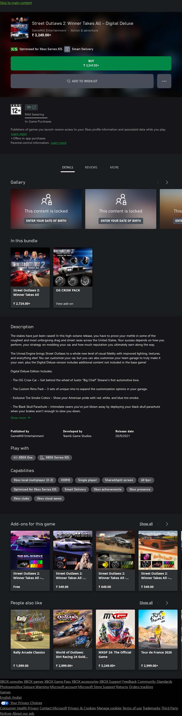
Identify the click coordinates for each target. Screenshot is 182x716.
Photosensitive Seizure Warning (24, 686)
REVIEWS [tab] (91, 167)
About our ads (23, 713)
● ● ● (164, 81)
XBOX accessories (85, 681)
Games (5, 692)
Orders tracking (141, 686)
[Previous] (158, 182)
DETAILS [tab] (67, 167)
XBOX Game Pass (57, 681)
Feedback (129, 681)
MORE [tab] (114, 167)
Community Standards (155, 681)
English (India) (11, 697)
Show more (18, 418)
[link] (30, 278)
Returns (122, 686)
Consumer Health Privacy (19, 708)
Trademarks (151, 708)
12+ (29, 107)
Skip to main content (16, 2)
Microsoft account (63, 686)
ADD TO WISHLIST (84, 81)
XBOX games (34, 681)
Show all (146, 523)
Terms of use (132, 708)
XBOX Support (110, 681)
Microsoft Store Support (96, 686)
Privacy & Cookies (82, 708)
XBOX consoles (11, 681)
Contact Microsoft (53, 708)
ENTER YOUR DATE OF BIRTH (46, 220)
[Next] (166, 182)
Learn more (19, 134)
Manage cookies (109, 708)
